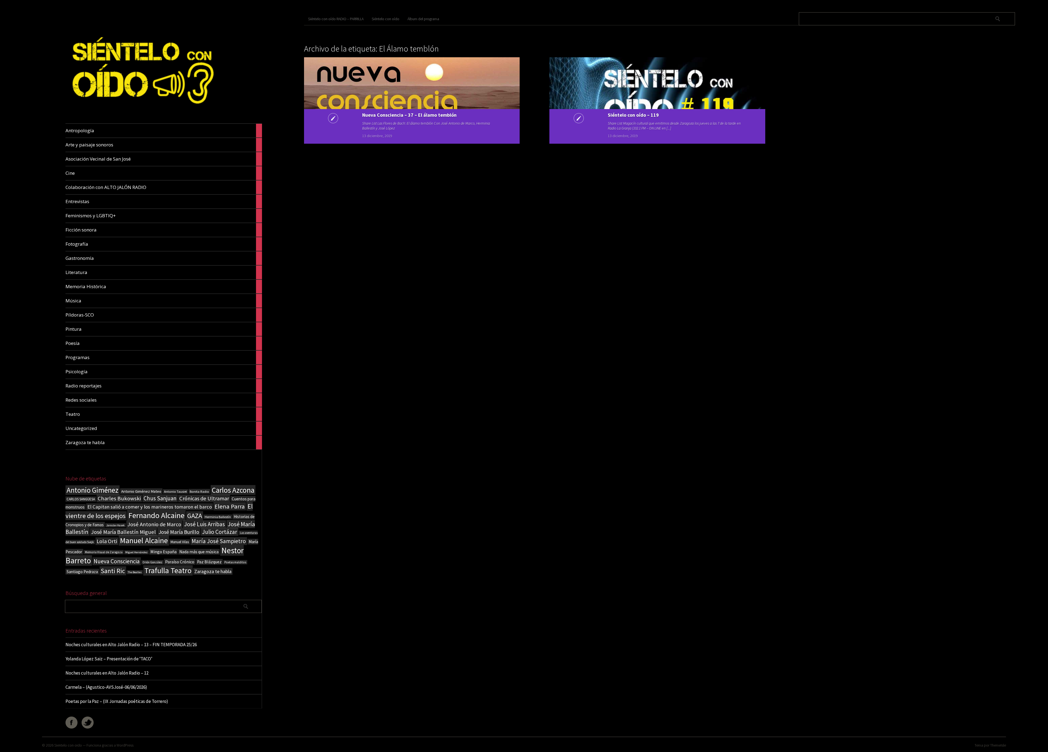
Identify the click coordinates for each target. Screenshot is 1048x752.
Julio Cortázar (219, 532)
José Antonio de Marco (154, 524)
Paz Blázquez (209, 561)
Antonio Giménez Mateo (141, 491)
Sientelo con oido (68, 745)
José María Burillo (179, 531)
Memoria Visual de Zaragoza (104, 552)
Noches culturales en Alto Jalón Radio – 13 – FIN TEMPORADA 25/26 (131, 645)
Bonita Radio (199, 491)
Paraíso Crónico (179, 561)
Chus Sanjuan (160, 498)
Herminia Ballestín (218, 517)
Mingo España (163, 551)
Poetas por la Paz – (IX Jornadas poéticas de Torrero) (117, 701)
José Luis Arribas (204, 524)
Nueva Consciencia (117, 561)
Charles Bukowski (119, 498)
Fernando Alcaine (156, 515)
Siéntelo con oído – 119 (633, 115)
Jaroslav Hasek (115, 525)
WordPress (125, 745)
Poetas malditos (235, 562)
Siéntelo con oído (385, 18)
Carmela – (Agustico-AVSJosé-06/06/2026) (106, 687)
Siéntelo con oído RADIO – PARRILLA (336, 18)
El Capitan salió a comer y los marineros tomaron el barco (149, 507)
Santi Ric (113, 571)
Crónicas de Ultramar (204, 498)
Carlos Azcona (233, 490)
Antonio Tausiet (175, 491)
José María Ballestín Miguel (123, 532)
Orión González (152, 562)
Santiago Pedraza (82, 571)
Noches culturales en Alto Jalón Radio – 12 (107, 673)
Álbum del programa (423, 18)
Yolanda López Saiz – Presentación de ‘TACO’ (109, 659)
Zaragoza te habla (212, 571)
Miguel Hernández (136, 552)
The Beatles (135, 572)
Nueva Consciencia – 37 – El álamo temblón (409, 115)
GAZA (194, 516)
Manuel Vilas (180, 542)
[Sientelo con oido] (142, 110)
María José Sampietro (219, 541)
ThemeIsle (998, 745)
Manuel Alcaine (144, 540)
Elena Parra (230, 506)
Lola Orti (107, 541)
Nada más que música (199, 551)
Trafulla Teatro (168, 570)
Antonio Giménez (92, 490)
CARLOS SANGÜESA (81, 499)
